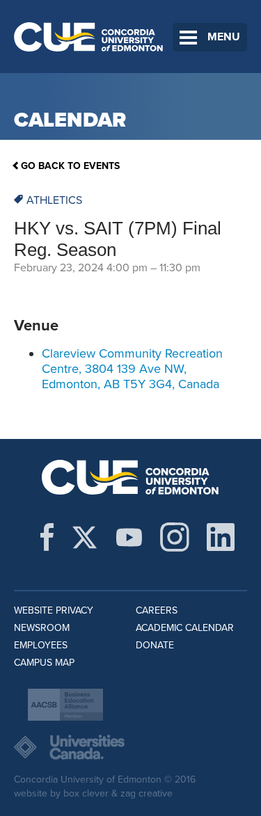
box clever (86, 793)
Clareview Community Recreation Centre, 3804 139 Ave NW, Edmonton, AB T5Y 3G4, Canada (132, 369)
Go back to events (70, 166)
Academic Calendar (185, 628)
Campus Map (44, 663)
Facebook (47, 537)
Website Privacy (53, 610)
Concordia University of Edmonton (89, 36)
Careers (156, 610)
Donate (155, 645)
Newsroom (42, 628)
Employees (41, 645)
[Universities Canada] (130, 747)
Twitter (84, 537)
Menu (223, 37)
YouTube (129, 537)
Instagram (174, 537)
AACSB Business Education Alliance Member (65, 705)
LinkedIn (221, 537)
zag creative (146, 793)
